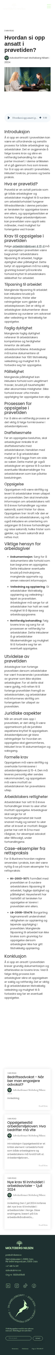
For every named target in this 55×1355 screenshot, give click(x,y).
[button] (9, 118)
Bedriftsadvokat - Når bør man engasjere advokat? (25, 1081)
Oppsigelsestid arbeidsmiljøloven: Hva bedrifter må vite (26, 1126)
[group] (27, 117)
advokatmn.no (13, 1270)
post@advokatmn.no (14, 1254)
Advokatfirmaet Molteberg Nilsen (29, 58)
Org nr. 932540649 (15, 1274)
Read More (43, 1106)
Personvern (15, 1349)
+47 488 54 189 (12, 1266)
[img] (40, 118)
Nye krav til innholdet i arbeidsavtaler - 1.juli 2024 (25, 1186)
